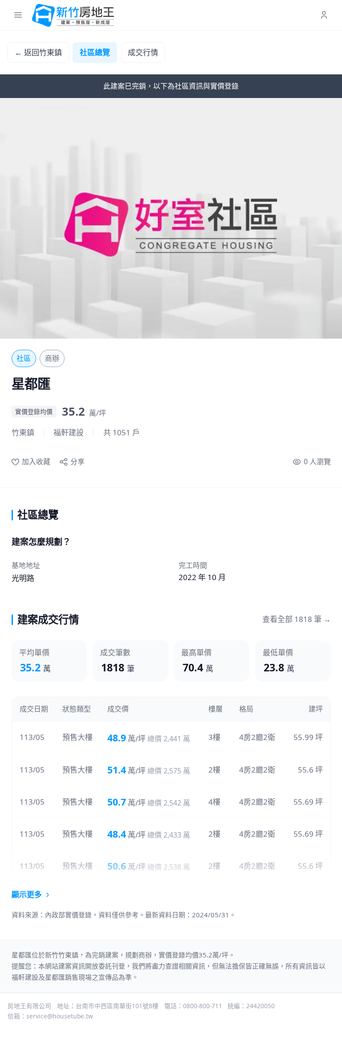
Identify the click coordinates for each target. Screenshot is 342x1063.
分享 (77, 461)
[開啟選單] (18, 15)
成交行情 (143, 52)
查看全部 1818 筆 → (296, 619)
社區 (23, 358)
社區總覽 (95, 52)
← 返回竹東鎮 (38, 52)
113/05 (32, 737)
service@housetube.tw (59, 1016)
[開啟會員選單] (324, 15)
